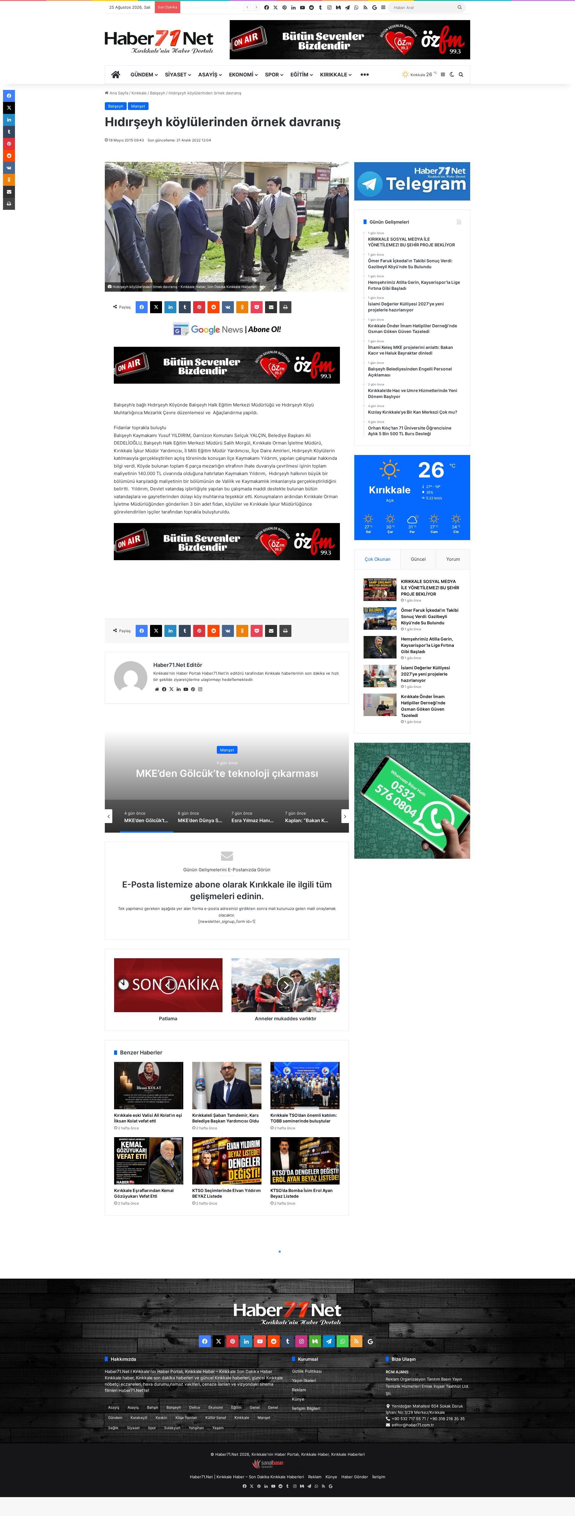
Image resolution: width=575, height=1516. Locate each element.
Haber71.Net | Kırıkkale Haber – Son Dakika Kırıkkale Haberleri (247, 1476)
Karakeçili (139, 1417)
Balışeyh (157, 93)
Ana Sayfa (118, 93)
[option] (227, 773)
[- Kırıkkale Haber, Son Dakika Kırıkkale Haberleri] (227, 382)
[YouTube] (185, 689)
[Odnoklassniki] (242, 307)
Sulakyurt (172, 1427)
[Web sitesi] (157, 689)
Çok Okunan (378, 559)
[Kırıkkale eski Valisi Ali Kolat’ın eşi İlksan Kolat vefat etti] (148, 1085)
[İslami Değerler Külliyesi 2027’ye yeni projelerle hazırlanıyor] (380, 676)
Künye (298, 1399)
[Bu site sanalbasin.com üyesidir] (267, 1467)
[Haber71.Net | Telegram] (412, 181)
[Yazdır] (285, 307)
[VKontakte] (228, 307)
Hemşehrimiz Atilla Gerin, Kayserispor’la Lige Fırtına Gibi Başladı (427, 645)
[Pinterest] (199, 307)
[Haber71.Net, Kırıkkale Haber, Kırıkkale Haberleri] (159, 41)
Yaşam (217, 1427)
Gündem (142, 75)
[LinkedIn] (170, 307)
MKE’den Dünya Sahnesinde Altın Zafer (227, 773)
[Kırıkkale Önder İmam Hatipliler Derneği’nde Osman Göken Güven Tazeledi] (380, 705)
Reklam (299, 1389)
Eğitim (299, 75)
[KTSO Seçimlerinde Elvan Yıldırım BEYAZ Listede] (226, 1161)
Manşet (138, 106)
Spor (272, 75)
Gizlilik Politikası (307, 1371)
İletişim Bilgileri (306, 1408)
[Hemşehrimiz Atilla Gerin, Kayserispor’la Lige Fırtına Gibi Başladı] (380, 647)
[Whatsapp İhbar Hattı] (412, 801)
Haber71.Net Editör (177, 665)
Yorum (453, 559)
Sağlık (113, 1427)
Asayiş (207, 75)
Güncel (418, 559)
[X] (156, 307)
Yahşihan (196, 1427)
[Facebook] (142, 307)
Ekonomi (241, 75)
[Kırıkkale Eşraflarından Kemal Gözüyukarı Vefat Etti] (148, 1161)
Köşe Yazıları (186, 1417)
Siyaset (176, 75)
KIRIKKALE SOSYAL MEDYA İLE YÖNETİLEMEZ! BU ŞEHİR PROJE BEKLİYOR (430, 587)
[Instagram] (200, 689)
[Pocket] (257, 307)
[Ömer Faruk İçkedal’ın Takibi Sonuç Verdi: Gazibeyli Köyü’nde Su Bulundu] (380, 618)
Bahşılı (152, 1407)
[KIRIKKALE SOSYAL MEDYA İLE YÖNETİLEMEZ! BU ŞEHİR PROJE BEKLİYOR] (380, 589)
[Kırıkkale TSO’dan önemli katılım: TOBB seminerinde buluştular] (305, 1085)
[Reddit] (214, 307)
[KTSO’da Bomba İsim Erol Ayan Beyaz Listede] (305, 1161)
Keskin (161, 1417)
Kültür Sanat (215, 1417)
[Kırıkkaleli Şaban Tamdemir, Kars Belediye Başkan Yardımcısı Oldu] (226, 1085)
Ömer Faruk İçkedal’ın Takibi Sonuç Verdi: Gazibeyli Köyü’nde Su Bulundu (430, 616)
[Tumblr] (185, 307)
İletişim (378, 1476)
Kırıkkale (333, 75)
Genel (255, 1407)
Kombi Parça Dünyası (304, 1467)
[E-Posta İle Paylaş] (271, 307)
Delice (194, 1407)
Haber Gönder (354, 1476)
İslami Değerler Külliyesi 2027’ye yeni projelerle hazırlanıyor (425, 674)
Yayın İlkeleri (304, 1380)
